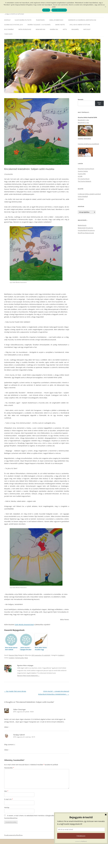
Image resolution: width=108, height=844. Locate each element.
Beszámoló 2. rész (83, 122)
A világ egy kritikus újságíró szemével (89, 194)
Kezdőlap (7, 20)
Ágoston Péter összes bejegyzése (28, 675)
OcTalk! (80, 176)
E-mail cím (8, 799)
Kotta (65, 29)
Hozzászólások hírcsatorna (86, 230)
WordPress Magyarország (86, 233)
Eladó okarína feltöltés (23, 20)
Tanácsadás (8, 34)
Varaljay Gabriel (19, 735)
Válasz (6, 727)
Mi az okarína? (9, 29)
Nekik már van (40, 29)
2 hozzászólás (8, 174)
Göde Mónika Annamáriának (24, 625)
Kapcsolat (86, 29)
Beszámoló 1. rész (83, 120)
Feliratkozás (40, 20)
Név (6, 791)
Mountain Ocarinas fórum (86, 169)
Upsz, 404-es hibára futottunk (80, 25)
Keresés (80, 99)
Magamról (75, 29)
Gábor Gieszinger (19, 709)
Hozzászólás (9, 768)
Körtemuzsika (19, 658)
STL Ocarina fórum (83, 179)
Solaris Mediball (83, 196)
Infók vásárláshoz (24, 29)
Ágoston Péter (13, 655)
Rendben (46, 10)
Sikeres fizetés (60, 25)
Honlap (6, 807)
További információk (59, 10)
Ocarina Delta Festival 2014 (13, 25)
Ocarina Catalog (83, 171)
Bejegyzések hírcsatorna (85, 228)
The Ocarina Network (84, 181)
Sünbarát (81, 199)
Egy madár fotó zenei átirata (15, 691)
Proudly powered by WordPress (13, 835)
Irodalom (61, 655)
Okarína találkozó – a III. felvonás (39, 25)
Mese (26, 658)
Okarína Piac (54, 29)
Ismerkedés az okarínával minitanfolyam (82, 20)
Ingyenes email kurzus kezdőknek (88, 144)
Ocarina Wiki (82, 174)
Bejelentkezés (82, 225)
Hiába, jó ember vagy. (56, 20)
